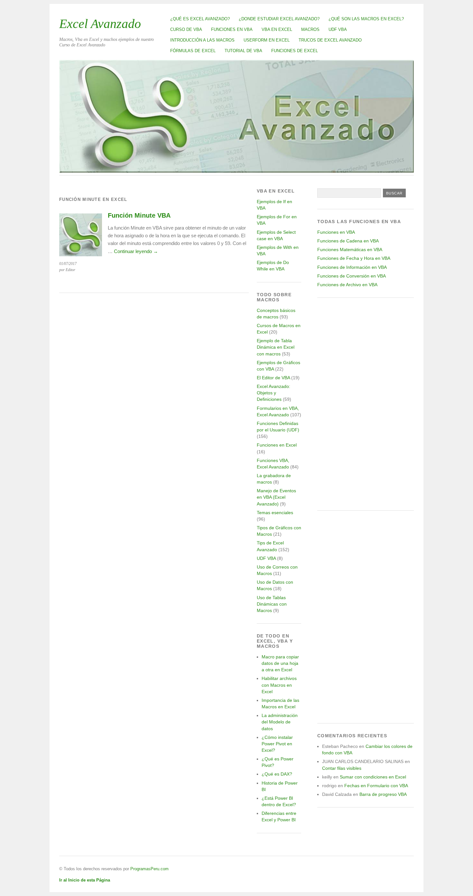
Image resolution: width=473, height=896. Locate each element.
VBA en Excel (277, 29)
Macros (310, 29)
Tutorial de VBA (243, 50)
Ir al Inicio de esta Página (84, 880)
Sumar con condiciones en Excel (373, 776)
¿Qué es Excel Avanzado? (200, 18)
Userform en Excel (267, 40)
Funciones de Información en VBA (352, 267)
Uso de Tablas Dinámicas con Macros (272, 604)
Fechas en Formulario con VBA (376, 785)
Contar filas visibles (341, 768)
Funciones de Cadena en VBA (348, 240)
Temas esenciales (275, 512)
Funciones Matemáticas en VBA (349, 249)
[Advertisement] (365, 404)
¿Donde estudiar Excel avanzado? (279, 18)
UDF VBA (338, 29)
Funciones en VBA (232, 29)
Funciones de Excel (294, 50)
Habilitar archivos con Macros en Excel (279, 685)
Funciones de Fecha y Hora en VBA (353, 258)
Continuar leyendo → (136, 251)
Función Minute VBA (139, 215)
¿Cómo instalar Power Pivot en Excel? (277, 744)
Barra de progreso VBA (383, 794)
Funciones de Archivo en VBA (347, 284)
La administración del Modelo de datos (280, 722)
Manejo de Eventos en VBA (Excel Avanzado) (276, 497)
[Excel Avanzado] (236, 171)
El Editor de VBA (273, 377)
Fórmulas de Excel (193, 50)
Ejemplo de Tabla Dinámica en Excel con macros (275, 347)
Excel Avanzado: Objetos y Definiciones (273, 393)
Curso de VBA (186, 29)
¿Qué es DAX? (277, 774)
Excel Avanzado (100, 23)
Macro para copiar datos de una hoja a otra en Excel (280, 663)
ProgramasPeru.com (149, 868)
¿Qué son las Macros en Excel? (366, 18)
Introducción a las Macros (202, 40)
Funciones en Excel (277, 445)
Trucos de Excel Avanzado (330, 40)
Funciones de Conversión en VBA (351, 275)
